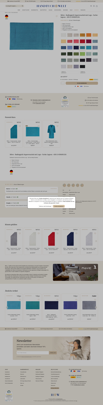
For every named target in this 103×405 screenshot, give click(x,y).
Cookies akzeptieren (59, 206)
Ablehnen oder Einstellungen (45, 206)
